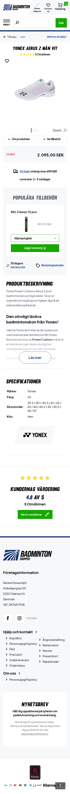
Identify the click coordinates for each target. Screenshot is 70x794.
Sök (61, 23)
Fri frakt (25, 171)
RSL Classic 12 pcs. (24, 212)
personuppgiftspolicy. (35, 733)
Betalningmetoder (52, 265)
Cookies (31, 618)
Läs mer (35, 357)
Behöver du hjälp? (57, 36)
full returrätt (17, 267)
